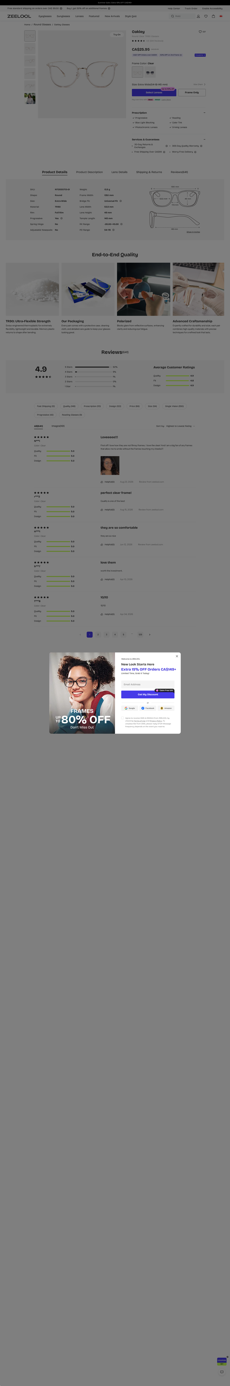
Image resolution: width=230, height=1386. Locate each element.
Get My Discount (148, 694)
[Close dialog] (177, 656)
